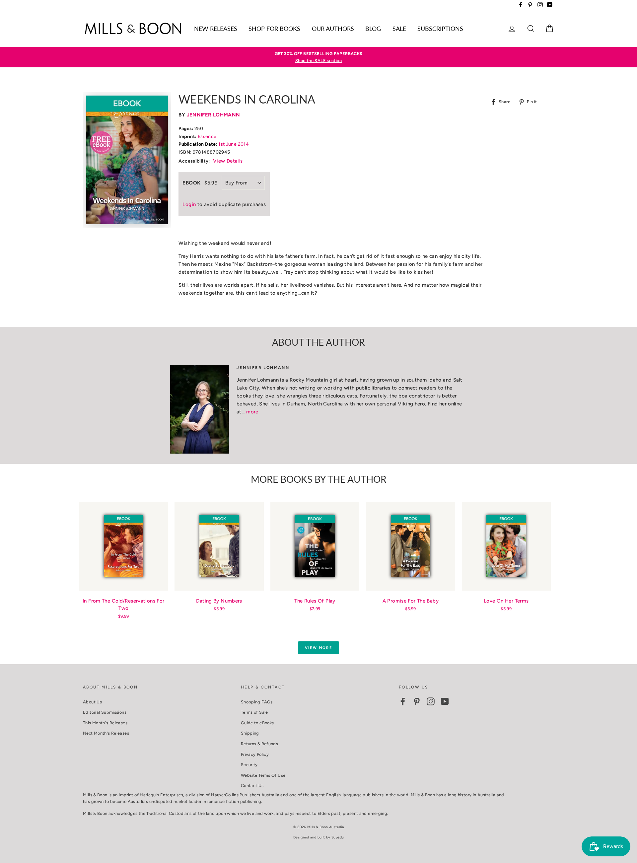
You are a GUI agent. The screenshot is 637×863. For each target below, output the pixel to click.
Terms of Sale (254, 712)
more (252, 412)
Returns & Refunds (259, 743)
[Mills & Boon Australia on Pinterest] (417, 701)
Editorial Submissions (104, 712)
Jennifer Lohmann (213, 115)
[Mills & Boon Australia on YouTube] (445, 701)
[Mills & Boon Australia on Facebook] (403, 701)
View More (318, 648)
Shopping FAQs (257, 701)
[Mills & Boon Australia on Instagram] (431, 701)
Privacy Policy (255, 754)
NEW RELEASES (215, 28)
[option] (318, 57)
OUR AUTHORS (333, 28)
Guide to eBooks (257, 722)
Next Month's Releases (106, 733)
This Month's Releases (105, 722)
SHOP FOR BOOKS (274, 28)
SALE (399, 28)
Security (249, 764)
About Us (92, 701)
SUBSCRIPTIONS (440, 28)
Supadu (337, 837)
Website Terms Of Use (263, 775)
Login (189, 204)
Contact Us (252, 785)
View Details (228, 161)
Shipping (250, 733)
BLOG (373, 28)
